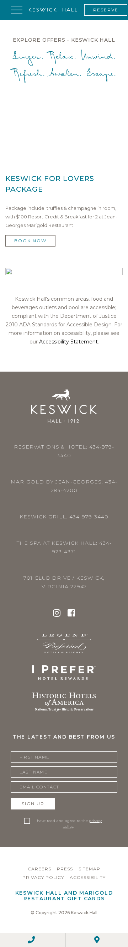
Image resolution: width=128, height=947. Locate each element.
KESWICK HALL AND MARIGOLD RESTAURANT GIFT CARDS (64, 895)
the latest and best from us (64, 737)
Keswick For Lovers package (49, 183)
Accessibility (88, 877)
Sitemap (89, 868)
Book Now (30, 240)
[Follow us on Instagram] (56, 614)
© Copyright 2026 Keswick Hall (64, 912)
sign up (33, 803)
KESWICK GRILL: (64, 516)
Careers (39, 868)
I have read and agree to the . (68, 823)
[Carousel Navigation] (64, 124)
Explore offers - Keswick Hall (64, 40)
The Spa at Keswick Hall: (64, 547)
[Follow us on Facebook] (71, 614)
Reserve (105, 9)
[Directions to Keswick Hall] (97, 940)
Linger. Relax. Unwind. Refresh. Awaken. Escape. (64, 65)
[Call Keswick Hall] (31, 940)
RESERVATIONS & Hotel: (64, 451)
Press (65, 868)
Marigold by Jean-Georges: (64, 485)
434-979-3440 (88, 516)
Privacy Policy (43, 877)
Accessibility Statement (68, 341)
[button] (16, 10)
